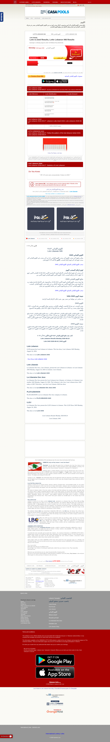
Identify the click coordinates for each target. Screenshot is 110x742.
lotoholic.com (36, 727)
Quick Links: (23, 593)
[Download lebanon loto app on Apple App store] (61, 82)
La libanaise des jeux (77, 196)
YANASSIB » (55, 2)
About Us (23, 602)
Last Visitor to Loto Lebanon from (55, 688)
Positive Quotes (25, 618)
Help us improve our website (28, 605)
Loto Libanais (24, 611)
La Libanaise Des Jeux (69, 4)
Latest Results (52, 604)
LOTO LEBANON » (36, 2)
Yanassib (23, 614)
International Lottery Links (55, 734)
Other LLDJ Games (26, 615)
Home (22, 601)
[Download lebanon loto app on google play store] (48, 82)
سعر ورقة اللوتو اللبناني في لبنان (55, 189)
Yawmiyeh (23, 608)
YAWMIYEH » (46, 2)
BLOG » (75, 2)
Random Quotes (25, 620)
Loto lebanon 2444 (25, 623)
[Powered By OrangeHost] (55, 713)
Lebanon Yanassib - (60, 598)
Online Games (24, 617)
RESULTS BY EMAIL (66, 2)
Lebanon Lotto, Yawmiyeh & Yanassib (46, 650)
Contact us (23, 604)
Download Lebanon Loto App (28, 600)
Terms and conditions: (28, 632)
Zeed (22, 610)
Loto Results (24, 613)
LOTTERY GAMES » (24, 2)
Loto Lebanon (24, 607)
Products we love (25, 621)
